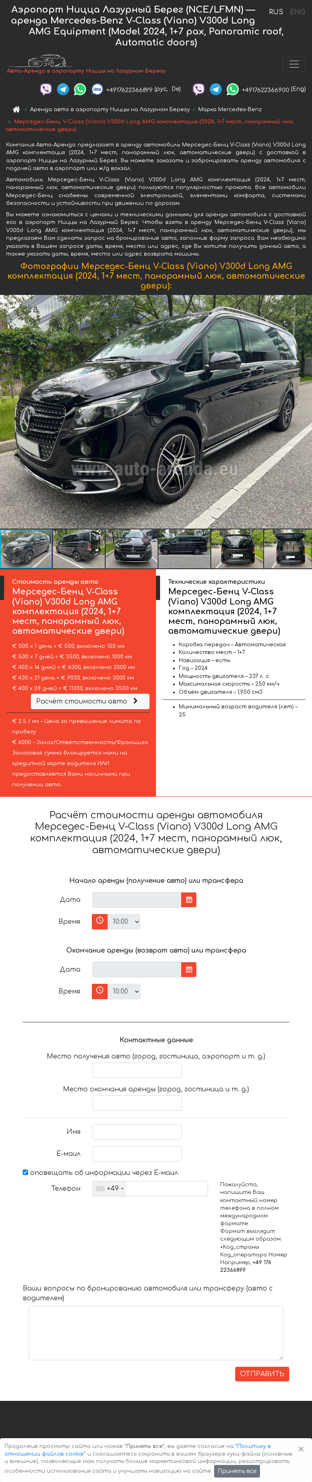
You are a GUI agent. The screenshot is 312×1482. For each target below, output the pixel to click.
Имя (73, 1132)
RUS (276, 12)
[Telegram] (63, 89)
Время (69, 921)
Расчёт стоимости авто (82, 701)
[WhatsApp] (80, 89)
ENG (297, 12)
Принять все (237, 1471)
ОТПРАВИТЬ (262, 1374)
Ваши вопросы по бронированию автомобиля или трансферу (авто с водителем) (148, 1293)
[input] (137, 900)
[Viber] (46, 89)
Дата (70, 899)
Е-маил (68, 1153)
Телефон (65, 1188)
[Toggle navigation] (294, 64)
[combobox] (109, 1188)
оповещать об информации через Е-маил (103, 1173)
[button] (79, 549)
